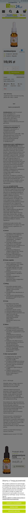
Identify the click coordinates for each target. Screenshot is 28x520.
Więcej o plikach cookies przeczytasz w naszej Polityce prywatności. (13, 498)
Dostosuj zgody (14, 507)
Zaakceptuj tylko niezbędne (14, 503)
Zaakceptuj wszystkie (14, 511)
